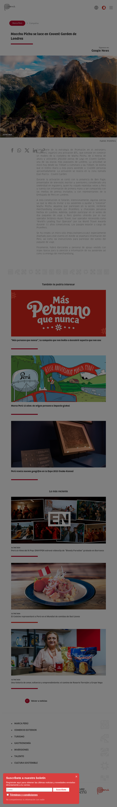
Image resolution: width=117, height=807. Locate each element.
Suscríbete (61, 790)
